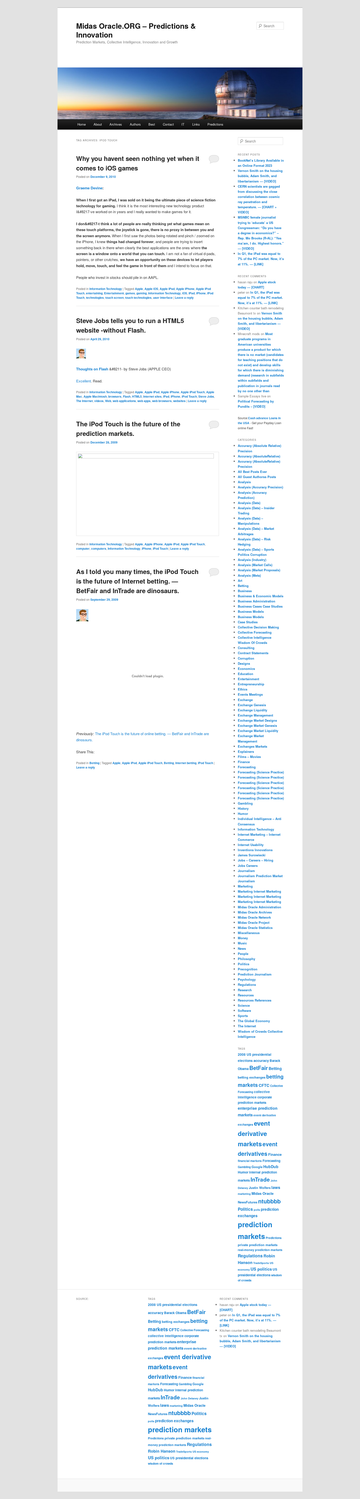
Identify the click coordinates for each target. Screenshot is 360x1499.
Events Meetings (250, 694)
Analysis (244, 482)
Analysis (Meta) (249, 575)
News (242, 948)
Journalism (246, 870)
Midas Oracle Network (254, 917)
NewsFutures (247, 1202)
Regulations (247, 984)
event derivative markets (254, 1133)
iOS (184, 293)
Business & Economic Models (260, 596)
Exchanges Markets (252, 746)
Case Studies (248, 622)
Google (257, 1166)
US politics (261, 1269)
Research (245, 990)
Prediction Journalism (255, 974)
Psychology (247, 979)
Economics (246, 668)
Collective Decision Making (258, 627)
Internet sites (152, 396)
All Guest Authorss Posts (257, 476)
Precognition (247, 969)
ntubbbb (269, 1201)
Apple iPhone (185, 289)
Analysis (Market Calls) (255, 564)
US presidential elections (189, 1458)
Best (151, 124)
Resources (246, 995)
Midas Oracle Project (253, 922)
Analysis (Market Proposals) (259, 570)
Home (81, 124)
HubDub (270, 1166)
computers (98, 548)
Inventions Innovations (255, 849)
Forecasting (247, 767)
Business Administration (256, 601)
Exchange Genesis (252, 705)
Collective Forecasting (255, 632)
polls (257, 1210)
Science (244, 1005)
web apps (144, 401)
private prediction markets (257, 1244)
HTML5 (137, 396)
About (98, 124)
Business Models (251, 611)
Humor (243, 813)
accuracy (261, 1060)
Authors (135, 124)
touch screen (114, 297)
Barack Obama (175, 1312)
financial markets (250, 1161)
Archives (115, 124)
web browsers (162, 401)
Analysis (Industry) (252, 559)
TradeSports (261, 1263)
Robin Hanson (161, 1451)
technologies (95, 297)
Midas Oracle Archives (255, 912)
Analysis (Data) (249, 502)
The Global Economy (254, 1020)
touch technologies (138, 297)
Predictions (215, 124)
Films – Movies (249, 756)
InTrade (260, 1179)
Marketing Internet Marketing (259, 891)
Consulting (246, 647)
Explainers (246, 751)
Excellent (83, 380)
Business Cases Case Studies (260, 606)
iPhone (201, 293)
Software (244, 1010)
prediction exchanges (174, 1420)
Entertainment (114, 293)
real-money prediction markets (260, 1250)
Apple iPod (171, 544)
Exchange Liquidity (252, 710)
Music (242, 943)
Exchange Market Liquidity (258, 730)
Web (108, 401)
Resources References (254, 1000)
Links (196, 124)
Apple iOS (151, 289)
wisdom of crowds (160, 1463)
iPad (192, 293)
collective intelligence (166, 1335)
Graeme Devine (89, 188)
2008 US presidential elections (172, 1304)
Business (245, 590)
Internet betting (185, 763)
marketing (244, 1194)
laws (275, 1187)
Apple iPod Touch (193, 392)
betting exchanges (251, 1077)
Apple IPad (167, 289)
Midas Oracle (263, 1193)
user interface (163, 297)
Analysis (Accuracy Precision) (260, 487)
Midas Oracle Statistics (255, 927)
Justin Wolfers (260, 1187)
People (243, 953)
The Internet (84, 401)
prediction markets (180, 1429)
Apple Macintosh (95, 396)
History (243, 808)
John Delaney (189, 1398)
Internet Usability (251, 844)
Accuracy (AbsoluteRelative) (259, 456)
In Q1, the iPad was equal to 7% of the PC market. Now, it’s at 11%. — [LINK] (261, 258)
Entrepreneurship (251, 684)
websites (179, 401)
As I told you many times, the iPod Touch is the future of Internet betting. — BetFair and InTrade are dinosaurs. (137, 581)
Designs (244, 663)
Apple (139, 289)
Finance (244, 761)
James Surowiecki (251, 855)
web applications (124, 401)
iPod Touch (189, 396)
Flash (127, 396)
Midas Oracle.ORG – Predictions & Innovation (136, 30)
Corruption (246, 658)
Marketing (245, 886)
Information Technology (105, 289)
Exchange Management (255, 715)
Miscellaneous (249, 932)
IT (182, 124)
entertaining (94, 293)
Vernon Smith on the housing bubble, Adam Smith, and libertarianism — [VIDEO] (260, 175)
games (130, 293)
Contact (168, 124)
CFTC (264, 1085)
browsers (114, 396)
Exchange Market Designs (257, 720)
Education (245, 673)
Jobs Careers (248, 865)
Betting (94, 763)
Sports (243, 1015)
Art (240, 580)
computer (83, 548)
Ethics (242, 689)
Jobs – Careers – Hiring (255, 860)
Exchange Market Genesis (257, 725)
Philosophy (246, 958)
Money (243, 938)
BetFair (258, 1068)
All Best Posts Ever (252, 471)
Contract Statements (253, 653)
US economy (200, 1451)
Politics (243, 964)
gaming (141, 293)
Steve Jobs (206, 396)
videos (99, 401)
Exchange (245, 699)
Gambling (245, 803)
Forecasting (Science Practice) (261, 772)
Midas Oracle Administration (259, 907)
